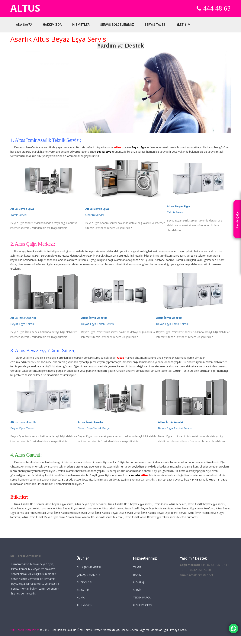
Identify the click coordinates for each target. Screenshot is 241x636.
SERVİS (137, 590)
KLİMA (81, 597)
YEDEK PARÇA (142, 597)
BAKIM (137, 575)
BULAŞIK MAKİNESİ (89, 567)
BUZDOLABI (84, 582)
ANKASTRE (83, 590)
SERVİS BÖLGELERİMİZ (117, 24)
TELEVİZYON (84, 605)
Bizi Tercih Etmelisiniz (24, 630)
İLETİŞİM (183, 24)
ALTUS (25, 8)
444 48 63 (217, 8)
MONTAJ (138, 582)
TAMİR (137, 567)
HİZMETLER (81, 24)
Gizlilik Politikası (142, 605)
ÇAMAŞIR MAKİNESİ (89, 575)
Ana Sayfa (24, 24)
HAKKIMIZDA (52, 24)
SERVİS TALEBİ (156, 24)
